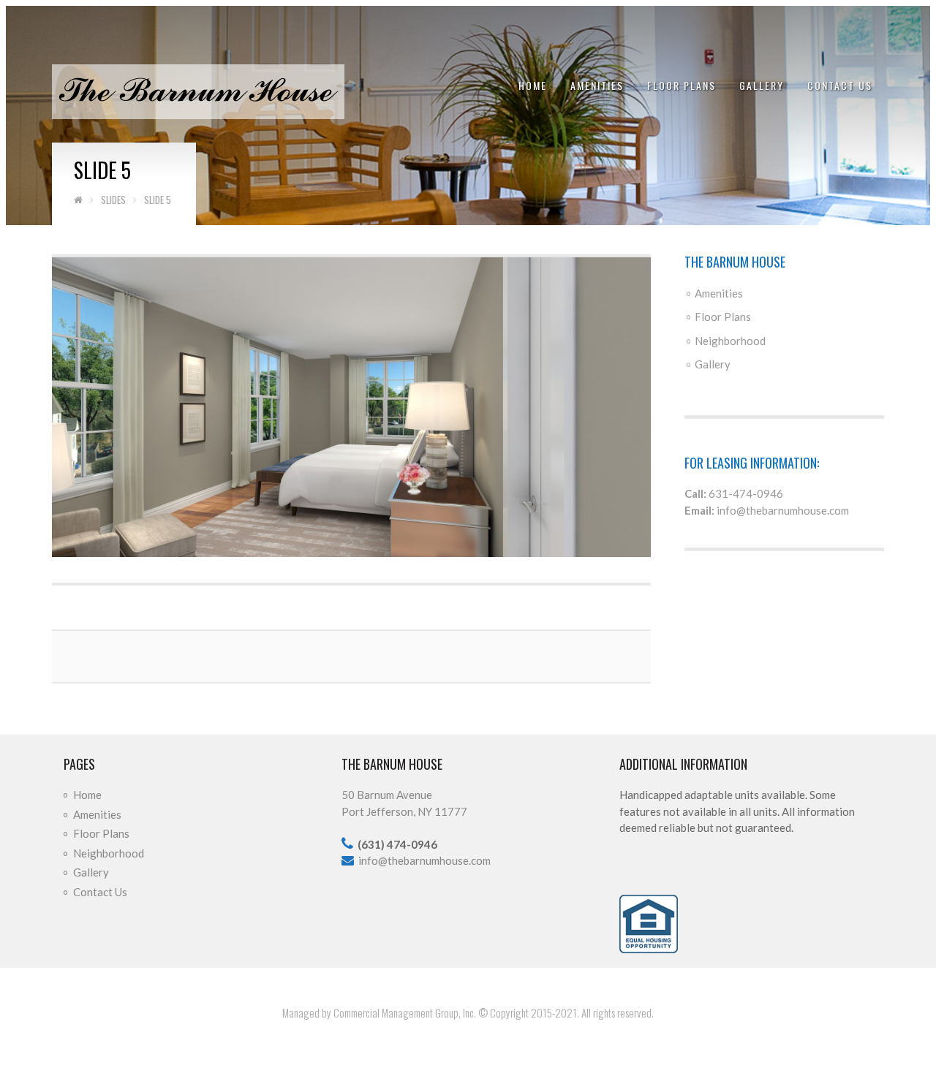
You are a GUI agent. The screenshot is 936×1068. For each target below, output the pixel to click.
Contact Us (839, 85)
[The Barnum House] (198, 91)
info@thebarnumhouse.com (783, 510)
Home (532, 85)
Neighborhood (730, 340)
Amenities (597, 85)
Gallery (761, 85)
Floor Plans (681, 85)
